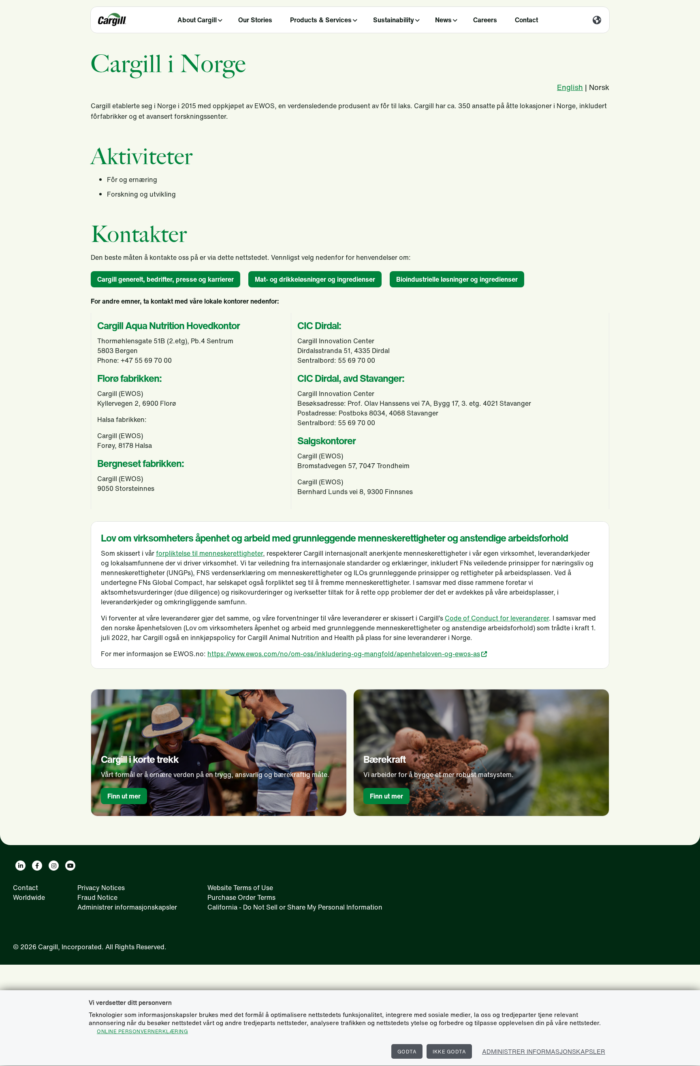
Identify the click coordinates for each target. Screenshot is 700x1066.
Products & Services (321, 20)
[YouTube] (70, 866)
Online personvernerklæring (142, 1031)
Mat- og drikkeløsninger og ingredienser (315, 279)
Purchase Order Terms (241, 897)
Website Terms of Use (240, 888)
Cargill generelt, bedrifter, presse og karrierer (165, 279)
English (570, 87)
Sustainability (393, 20)
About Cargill (197, 20)
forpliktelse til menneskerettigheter (209, 553)
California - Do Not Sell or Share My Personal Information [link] (294, 907)
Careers (485, 20)
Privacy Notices (101, 888)
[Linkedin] (20, 866)
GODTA (407, 1051)
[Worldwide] (597, 21)
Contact (526, 20)
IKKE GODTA (449, 1051)
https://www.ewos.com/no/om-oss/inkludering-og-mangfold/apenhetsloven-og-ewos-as (343, 654)
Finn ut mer (124, 796)
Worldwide (29, 897)
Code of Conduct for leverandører (497, 618)
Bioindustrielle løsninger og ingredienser (457, 279)
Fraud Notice (97, 897)
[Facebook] (37, 866)
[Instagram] (54, 866)
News (443, 20)
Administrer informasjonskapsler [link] (127, 907)
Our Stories (255, 20)
